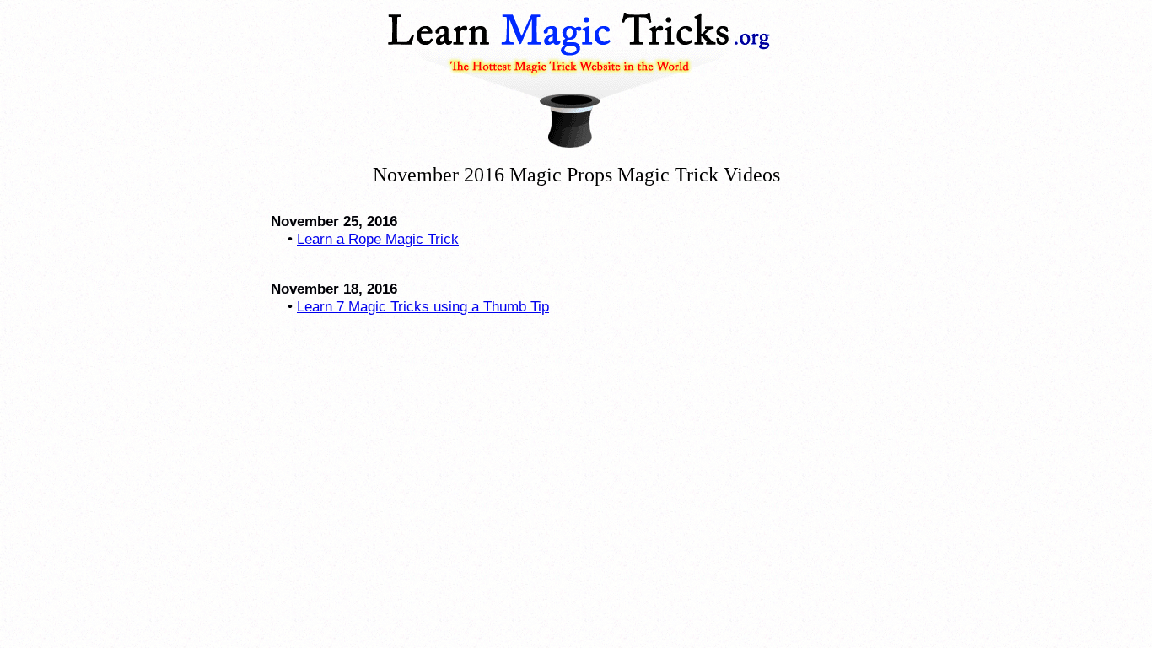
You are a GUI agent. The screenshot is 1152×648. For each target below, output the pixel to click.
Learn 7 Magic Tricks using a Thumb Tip (423, 306)
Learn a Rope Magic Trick (378, 238)
